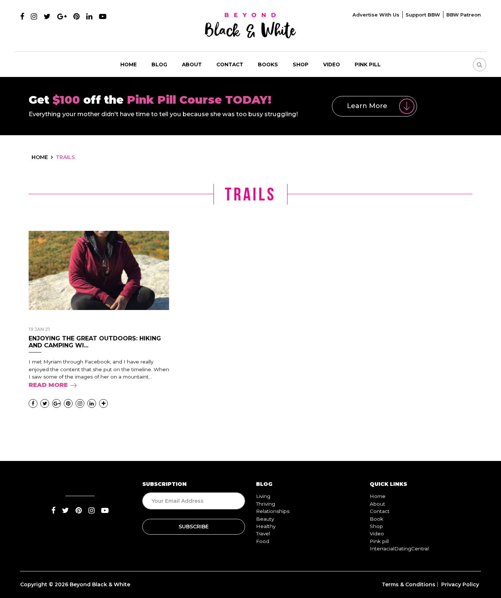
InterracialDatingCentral (399, 548)
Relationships (272, 511)
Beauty (265, 519)
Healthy (265, 526)
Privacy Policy (460, 584)
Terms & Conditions (408, 584)
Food (262, 541)
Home (128, 64)
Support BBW (423, 15)
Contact (229, 64)
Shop (300, 64)
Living (263, 496)
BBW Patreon (463, 15)
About (192, 64)
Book (376, 519)
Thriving (265, 504)
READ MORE (48, 384)
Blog (159, 64)
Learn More (367, 106)
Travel (263, 533)
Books (268, 64)
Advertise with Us (375, 15)
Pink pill (368, 64)
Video (331, 64)
